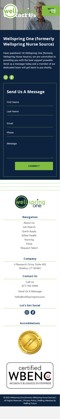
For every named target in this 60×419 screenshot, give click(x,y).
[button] (52, 11)
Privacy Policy (30, 400)
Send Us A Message (30, 291)
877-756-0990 (30, 286)
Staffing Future (30, 403)
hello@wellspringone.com (30, 297)
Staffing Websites (45, 400)
